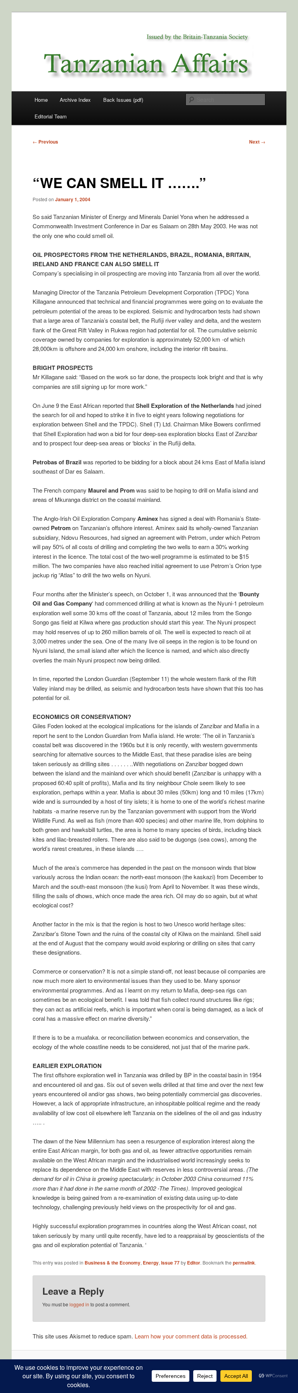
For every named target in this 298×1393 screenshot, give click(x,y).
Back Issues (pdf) (123, 99)
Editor (193, 1262)
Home (41, 99)
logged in (79, 1304)
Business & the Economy (112, 1262)
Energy (151, 1262)
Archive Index (75, 99)
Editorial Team (51, 116)
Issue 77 (170, 1262)
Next (257, 141)
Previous (45, 141)
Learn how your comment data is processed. (191, 1336)
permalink (244, 1262)
